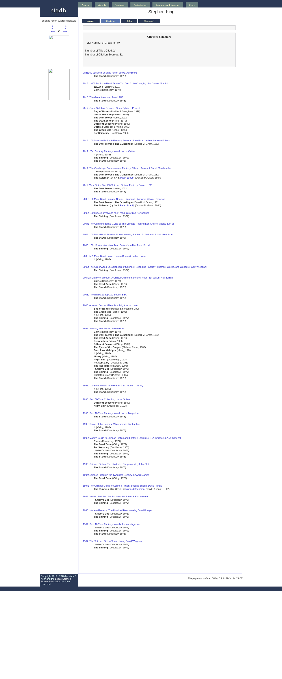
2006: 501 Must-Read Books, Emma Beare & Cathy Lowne (114, 256)
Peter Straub (127, 177)
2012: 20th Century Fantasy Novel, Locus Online (109, 151)
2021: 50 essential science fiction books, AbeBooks (110, 72)
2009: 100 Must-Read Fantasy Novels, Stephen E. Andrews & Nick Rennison (124, 199)
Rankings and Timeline (168, 5)
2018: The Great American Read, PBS (103, 97)
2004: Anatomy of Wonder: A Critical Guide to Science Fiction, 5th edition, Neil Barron (128, 277)
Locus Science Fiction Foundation (56, 580)
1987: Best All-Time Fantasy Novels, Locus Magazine (111, 524)
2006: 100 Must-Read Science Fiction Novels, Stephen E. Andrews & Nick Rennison (128, 234)
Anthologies (140, 5)
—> (65, 26)
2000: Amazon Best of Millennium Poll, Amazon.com (110, 305)
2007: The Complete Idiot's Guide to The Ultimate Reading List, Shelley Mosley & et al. (128, 223)
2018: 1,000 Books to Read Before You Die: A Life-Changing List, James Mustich (125, 83)
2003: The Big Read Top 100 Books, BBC (105, 294)
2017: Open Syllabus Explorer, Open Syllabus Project (111, 108)
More (192, 5)
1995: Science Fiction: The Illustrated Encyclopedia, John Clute (116, 464)
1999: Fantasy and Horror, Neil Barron (103, 328)
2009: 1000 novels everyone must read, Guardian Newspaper (116, 213)
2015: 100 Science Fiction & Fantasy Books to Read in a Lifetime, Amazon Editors (126, 140)
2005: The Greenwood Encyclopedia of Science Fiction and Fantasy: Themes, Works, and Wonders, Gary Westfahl (144, 267)
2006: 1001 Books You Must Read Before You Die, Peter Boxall (116, 245)
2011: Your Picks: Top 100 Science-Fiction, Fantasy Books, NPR (117, 185)
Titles (129, 21)
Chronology (149, 21)
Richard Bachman (135, 489)
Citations (119, 5)
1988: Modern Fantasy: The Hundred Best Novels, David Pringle (117, 510)
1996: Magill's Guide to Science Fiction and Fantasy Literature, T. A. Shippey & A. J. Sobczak (132, 438)
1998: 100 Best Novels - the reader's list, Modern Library (113, 385)
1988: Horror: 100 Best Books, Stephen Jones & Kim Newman (116, 496)
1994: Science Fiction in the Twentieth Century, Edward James (116, 475)
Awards (102, 5)
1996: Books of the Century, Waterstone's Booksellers (112, 424)
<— (53, 26)
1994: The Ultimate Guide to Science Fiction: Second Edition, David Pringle (122, 485)
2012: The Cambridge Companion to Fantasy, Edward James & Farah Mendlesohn (127, 168)
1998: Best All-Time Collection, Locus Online (106, 399)
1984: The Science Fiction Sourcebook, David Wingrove (113, 541)
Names (85, 5)
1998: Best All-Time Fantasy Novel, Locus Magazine (111, 413)
